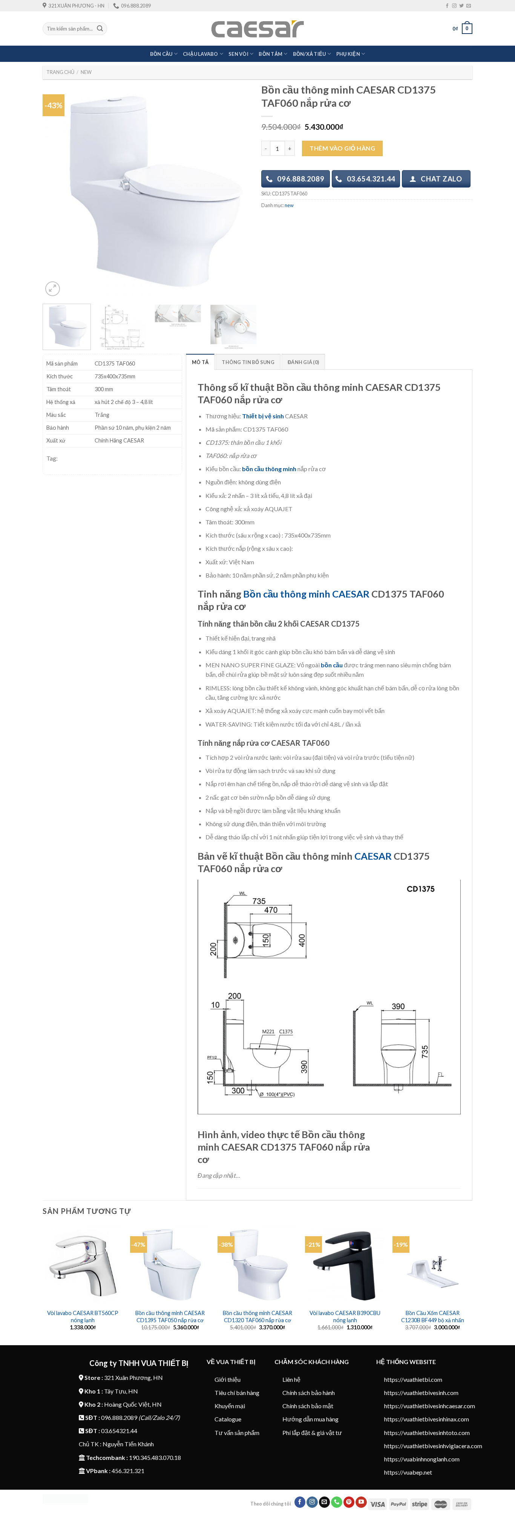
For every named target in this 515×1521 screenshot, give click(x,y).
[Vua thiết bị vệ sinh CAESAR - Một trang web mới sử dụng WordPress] (257, 29)
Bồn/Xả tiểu (309, 54)
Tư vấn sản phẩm (237, 1432)
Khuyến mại (230, 1405)
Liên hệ (291, 1379)
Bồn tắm (270, 54)
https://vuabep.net (408, 1472)
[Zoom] (52, 288)
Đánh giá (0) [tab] (303, 362)
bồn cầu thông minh (269, 468)
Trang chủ (60, 72)
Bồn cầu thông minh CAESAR (306, 593)
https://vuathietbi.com (413, 1379)
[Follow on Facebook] (447, 6)
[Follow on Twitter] (461, 6)
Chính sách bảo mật (307, 1405)
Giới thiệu (228, 1379)
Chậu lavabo (200, 54)
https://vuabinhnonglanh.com (422, 1459)
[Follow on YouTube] (361, 1502)
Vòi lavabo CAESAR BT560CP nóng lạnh (82, 1316)
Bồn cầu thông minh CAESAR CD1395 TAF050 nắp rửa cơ (170, 1316)
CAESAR (373, 856)
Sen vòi (238, 54)
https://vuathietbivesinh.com (421, 1392)
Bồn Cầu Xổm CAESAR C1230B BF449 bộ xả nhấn (432, 1316)
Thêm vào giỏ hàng (342, 148)
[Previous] (56, 190)
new (86, 72)
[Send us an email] (468, 6)
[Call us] (336, 1502)
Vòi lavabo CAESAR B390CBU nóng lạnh (345, 1316)
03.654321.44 (119, 1430)
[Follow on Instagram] (454, 6)
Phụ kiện (348, 54)
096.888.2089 (119, 1417)
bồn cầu (332, 664)
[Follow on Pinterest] (349, 1502)
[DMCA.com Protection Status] (65, 1498)
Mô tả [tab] (200, 362)
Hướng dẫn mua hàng (310, 1419)
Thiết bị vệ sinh (263, 415)
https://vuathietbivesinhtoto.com (427, 1432)
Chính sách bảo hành (308, 1392)
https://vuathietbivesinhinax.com (426, 1419)
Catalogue (228, 1419)
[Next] (243, 190)
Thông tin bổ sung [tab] (248, 362)
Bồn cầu (161, 54)
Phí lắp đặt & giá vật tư (312, 1432)
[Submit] (99, 28)
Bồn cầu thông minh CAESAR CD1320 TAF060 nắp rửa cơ (257, 1316)
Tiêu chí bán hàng (237, 1392)
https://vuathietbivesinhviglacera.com (433, 1445)
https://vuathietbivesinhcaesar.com (429, 1405)
